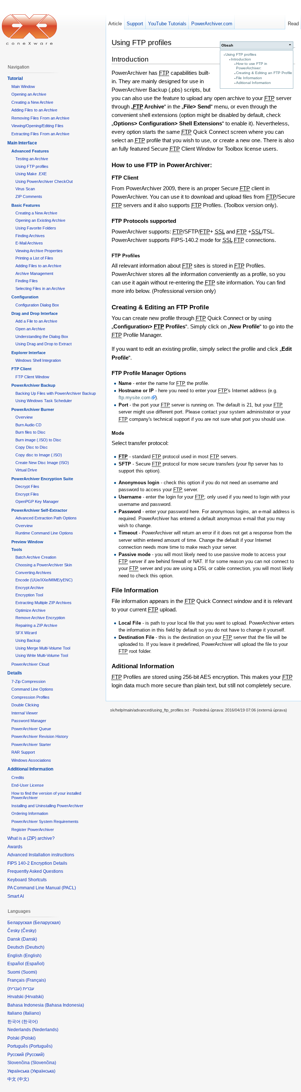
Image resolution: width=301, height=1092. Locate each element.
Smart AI (15, 896)
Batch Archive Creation (35, 557)
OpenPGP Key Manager (37, 501)
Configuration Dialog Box (37, 305)
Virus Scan (25, 189)
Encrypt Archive (29, 587)
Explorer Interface (28, 352)
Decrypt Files (27, 486)
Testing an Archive (31, 159)
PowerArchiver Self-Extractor (39, 510)
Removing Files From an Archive (40, 118)
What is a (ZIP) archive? (31, 838)
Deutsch (34, 947)
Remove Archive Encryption (40, 617)
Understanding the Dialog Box (41, 336)
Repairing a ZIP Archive (36, 625)
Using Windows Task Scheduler (43, 400)
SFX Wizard (26, 632)
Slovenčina (43, 1062)
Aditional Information (253, 83)
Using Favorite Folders (35, 228)
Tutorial (15, 78)
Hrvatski (34, 996)
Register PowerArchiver (32, 829)
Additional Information (30, 769)
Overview (24, 417)
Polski (28, 1038)
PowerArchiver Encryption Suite (42, 479)
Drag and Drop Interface (34, 313)
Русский (34, 1054)
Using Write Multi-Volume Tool (41, 655)
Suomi (29, 972)
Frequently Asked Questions (35, 871)
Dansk (29, 939)
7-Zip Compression (28, 681)
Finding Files (26, 281)
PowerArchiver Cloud (30, 664)
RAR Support (23, 752)
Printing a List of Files (34, 258)
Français (35, 980)
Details (14, 673)
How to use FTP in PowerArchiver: (251, 66)
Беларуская (47, 922)
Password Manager (28, 720)
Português (40, 1046)
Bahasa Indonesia (64, 1005)
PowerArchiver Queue (31, 729)
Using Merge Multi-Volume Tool (42, 648)
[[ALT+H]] (29, 29)
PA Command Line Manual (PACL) (41, 887)
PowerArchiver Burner (32, 409)
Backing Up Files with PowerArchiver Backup (55, 393)
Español (34, 963)
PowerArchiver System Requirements (45, 821)
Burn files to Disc (30, 432)
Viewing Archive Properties (39, 251)
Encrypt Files (27, 494)
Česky (28, 930)
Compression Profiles (30, 697)
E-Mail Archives (29, 243)
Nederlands (45, 1029)
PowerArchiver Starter (31, 744)
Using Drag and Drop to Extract (43, 344)
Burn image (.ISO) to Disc (38, 440)
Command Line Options (32, 689)
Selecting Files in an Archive (40, 288)
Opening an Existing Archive (40, 220)
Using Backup (27, 640)
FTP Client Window (32, 377)
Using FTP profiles (240, 54)
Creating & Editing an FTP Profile (264, 73)
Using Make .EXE (31, 174)
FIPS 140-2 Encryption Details (37, 863)
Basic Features (25, 205)
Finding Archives (30, 236)
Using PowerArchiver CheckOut (44, 181)
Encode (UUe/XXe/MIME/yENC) (44, 580)
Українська (43, 1071)
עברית (14, 988)
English (32, 955)
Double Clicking (25, 705)
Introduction (241, 59)
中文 (23, 1079)
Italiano (32, 1013)
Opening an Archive (28, 94)
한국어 (29, 1021)
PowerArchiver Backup (33, 385)
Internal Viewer (24, 713)
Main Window (23, 86)
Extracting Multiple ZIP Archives (43, 602)
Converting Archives (33, 572)
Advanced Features (30, 151)
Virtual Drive (26, 470)
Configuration (25, 297)
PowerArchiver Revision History (39, 736)
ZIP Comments (28, 196)
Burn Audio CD (28, 425)
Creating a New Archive (32, 102)
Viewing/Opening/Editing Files (37, 126)
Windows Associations (31, 760)
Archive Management (34, 273)
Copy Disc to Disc (31, 447)
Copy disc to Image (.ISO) (38, 455)
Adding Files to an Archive (34, 110)
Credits (17, 777)
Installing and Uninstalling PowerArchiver (47, 806)
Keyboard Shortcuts (27, 879)
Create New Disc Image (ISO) (42, 462)
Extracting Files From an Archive (40, 134)
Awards (14, 846)
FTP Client (21, 369)
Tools (16, 549)
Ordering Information (29, 813)
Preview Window (27, 542)
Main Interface (22, 143)
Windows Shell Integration (38, 360)
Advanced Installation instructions (40, 854)
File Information (249, 78)
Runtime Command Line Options (44, 533)
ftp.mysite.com (134, 397)
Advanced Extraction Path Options (46, 518)
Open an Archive (30, 329)
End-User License (27, 785)
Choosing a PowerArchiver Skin (43, 565)
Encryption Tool (29, 595)
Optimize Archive (30, 610)
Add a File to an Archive (36, 321)
